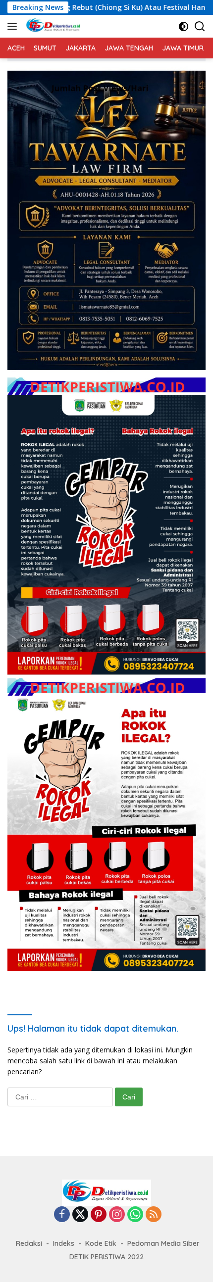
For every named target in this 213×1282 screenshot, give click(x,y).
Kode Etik (100, 1243)
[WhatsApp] (135, 1215)
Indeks (63, 1243)
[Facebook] (62, 1215)
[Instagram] (117, 1215)
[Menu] (14, 26)
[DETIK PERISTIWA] (52, 26)
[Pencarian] (200, 26)
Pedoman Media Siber (163, 1243)
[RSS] (153, 1215)
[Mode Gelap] (183, 26)
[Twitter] (80, 1215)
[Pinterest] (98, 1215)
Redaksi (29, 1243)
